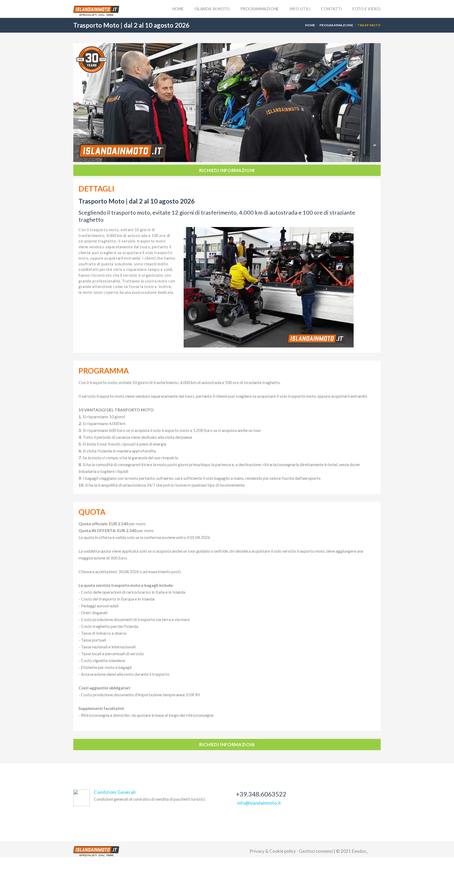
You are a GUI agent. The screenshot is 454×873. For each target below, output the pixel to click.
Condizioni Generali (115, 792)
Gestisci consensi (316, 851)
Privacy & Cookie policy (273, 851)
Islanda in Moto (212, 9)
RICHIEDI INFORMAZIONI (227, 170)
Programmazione (259, 9)
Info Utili (300, 9)
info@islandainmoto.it (259, 803)
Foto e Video (367, 9)
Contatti (331, 9)
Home (178, 9)
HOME (310, 25)
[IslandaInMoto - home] (96, 11)
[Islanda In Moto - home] (96, 851)
